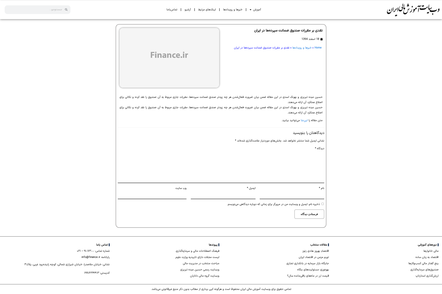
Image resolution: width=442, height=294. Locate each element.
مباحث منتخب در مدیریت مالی (201, 263)
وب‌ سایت (180, 188)
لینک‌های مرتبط (207, 10)
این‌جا (304, 120)
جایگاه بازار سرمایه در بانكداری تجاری (307, 263)
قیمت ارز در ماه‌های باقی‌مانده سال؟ (308, 276)
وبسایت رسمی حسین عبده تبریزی (199, 270)
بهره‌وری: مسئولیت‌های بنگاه (313, 270)
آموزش (257, 10)
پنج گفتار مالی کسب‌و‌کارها (423, 263)
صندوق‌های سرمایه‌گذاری (424, 270)
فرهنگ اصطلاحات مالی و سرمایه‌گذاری (197, 251)
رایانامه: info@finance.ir (95, 257)
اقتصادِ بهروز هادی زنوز (315, 251)
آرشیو (188, 10)
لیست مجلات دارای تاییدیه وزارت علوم (197, 257)
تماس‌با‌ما (171, 10)
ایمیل (251, 188)
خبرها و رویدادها (232, 10)
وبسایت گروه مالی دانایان (204, 276)
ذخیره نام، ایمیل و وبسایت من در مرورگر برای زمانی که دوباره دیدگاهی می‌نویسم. (273, 204)
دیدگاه (319, 148)
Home (318, 48)
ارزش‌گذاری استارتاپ (427, 276)
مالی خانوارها (431, 251)
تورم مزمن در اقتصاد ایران (314, 257)
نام (321, 188)
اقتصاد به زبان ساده (427, 257)
